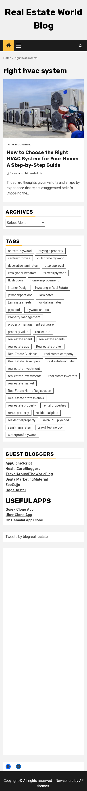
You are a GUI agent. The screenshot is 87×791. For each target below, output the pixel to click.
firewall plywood (55, 273)
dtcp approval (54, 265)
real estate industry (61, 361)
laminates (46, 295)
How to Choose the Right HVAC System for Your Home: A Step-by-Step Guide (42, 158)
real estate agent (20, 339)
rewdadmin (36, 173)
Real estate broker (49, 346)
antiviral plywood (20, 251)
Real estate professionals (26, 398)
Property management (24, 317)
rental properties (54, 405)
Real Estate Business (22, 354)
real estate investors (62, 376)
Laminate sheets (20, 302)
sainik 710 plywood (55, 420)
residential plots (47, 413)
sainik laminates (19, 427)
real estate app (18, 346)
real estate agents (52, 339)
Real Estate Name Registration (29, 390)
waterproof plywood (22, 435)
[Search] (80, 45)
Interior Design (18, 287)
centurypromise (19, 258)
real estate (42, 332)
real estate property (22, 405)
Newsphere (65, 781)
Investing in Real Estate (51, 287)
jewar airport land (20, 295)
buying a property (51, 251)
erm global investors (22, 273)
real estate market (21, 383)
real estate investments (24, 376)
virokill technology (50, 427)
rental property (18, 413)
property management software (31, 324)
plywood (14, 310)
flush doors (16, 280)
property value (18, 332)
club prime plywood (50, 258)
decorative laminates (23, 265)
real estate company (58, 354)
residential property (21, 420)
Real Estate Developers (24, 361)
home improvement (19, 144)
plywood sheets (38, 310)
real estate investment (24, 368)
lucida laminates (50, 302)
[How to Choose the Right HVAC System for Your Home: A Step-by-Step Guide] (43, 108)
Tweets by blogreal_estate (27, 537)
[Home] (8, 46)
